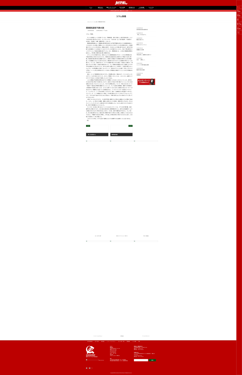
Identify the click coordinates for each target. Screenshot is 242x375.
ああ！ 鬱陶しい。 (141, 59)
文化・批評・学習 (121, 341)
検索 (152, 360)
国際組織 (122, 336)
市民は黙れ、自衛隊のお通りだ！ (144, 54)
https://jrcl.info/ (101, 360)
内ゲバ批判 (97, 341)
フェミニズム (238, 32)
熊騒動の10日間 (140, 49)
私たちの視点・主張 (239, 24)
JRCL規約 (238, 19)
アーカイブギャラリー (146, 336)
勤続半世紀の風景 (141, 69)
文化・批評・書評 (98, 235)
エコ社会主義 (238, 28)
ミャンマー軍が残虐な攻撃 (143, 64)
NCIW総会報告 (238, 15)
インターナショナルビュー (98, 336)
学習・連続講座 (146, 235)
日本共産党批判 (90, 341)
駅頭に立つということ (142, 44)
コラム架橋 (134, 341)
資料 (139, 341)
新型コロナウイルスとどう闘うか (122, 235)
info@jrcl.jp (114, 352)
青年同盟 (102, 341)
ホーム (238, 7)
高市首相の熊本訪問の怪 (142, 29)
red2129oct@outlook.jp (138, 355)
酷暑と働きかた (140, 39)
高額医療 (139, 74)
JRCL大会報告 (238, 11)
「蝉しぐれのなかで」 (142, 34)
